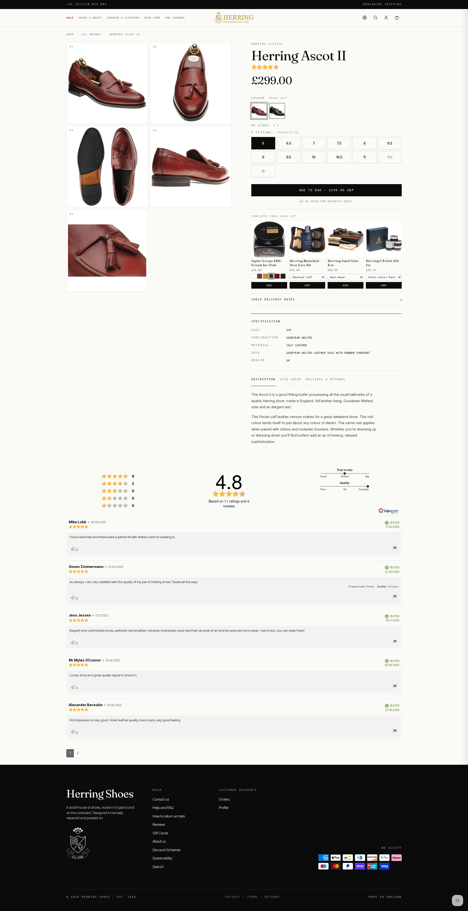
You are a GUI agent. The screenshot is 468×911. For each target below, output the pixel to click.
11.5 (389, 157)
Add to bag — (326, 190)
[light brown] (265, 276)
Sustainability (162, 858)
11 (364, 157)
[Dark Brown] (271, 276)
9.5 (288, 157)
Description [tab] (263, 379)
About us (159, 841)
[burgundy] (277, 276)
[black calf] (277, 111)
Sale (70, 17)
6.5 (288, 143)
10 (313, 157)
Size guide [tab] (291, 379)
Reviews (159, 824)
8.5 (389, 143)
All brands (91, 34)
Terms (252, 897)
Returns (272, 897)
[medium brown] (259, 276)
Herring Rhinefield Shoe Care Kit (304, 263)
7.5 (339, 143)
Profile (223, 808)
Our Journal (175, 17)
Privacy (233, 897)
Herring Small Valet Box (343, 263)
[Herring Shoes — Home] (234, 17)
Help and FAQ (163, 808)
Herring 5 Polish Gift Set (382, 263)
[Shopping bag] (397, 17)
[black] (283, 276)
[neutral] (253, 276)
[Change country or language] (365, 17)
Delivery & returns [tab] (325, 379)
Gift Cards (160, 833)
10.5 (339, 157)
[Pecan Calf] (259, 111)
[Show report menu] (395, 548)
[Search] (375, 17)
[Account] (386, 17)
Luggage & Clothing (123, 17)
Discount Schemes (166, 850)
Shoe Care (152, 17)
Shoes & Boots (90, 17)
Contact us (161, 799)
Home (70, 34)
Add (269, 285)
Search (158, 867)
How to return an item (169, 816)
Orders (224, 799)
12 (263, 171)
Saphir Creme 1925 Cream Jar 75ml (266, 263)
